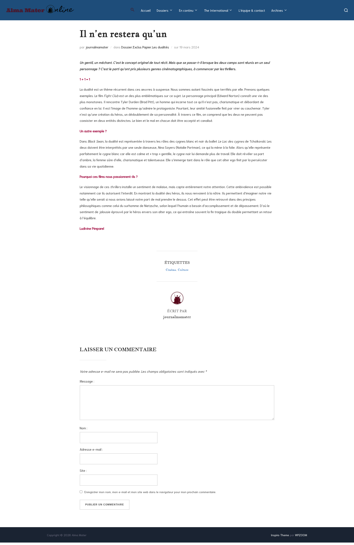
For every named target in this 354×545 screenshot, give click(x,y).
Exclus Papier (142, 47)
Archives (277, 10)
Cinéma (171, 270)
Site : (83, 470)
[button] (132, 10)
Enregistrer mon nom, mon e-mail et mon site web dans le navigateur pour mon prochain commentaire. (150, 492)
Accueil (146, 10)
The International (216, 10)
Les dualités (160, 47)
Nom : (83, 428)
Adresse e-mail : (91, 449)
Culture (183, 270)
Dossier (126, 47)
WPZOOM (301, 535)
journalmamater (96, 47)
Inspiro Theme (280, 535)
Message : (87, 381)
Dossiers (162, 10)
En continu (186, 10)
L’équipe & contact (252, 10)
